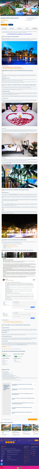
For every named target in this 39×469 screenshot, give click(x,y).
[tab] (4, 28)
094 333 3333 (9, 456)
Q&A (27, 28)
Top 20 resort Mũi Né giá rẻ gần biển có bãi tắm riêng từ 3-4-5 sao (12, 321)
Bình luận (35, 28)
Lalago (17, 466)
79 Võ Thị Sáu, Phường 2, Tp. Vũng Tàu (12, 452)
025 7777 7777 (14, 245)
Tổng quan (4, 28)
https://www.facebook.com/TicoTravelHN (12, 246)
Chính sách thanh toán (27, 450)
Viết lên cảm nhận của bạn (33, 419)
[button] (37, 430)
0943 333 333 (9, 245)
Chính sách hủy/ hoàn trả (27, 455)
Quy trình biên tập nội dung (27, 460)
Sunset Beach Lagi (36, 431)
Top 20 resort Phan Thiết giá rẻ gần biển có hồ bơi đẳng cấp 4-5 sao (13, 322)
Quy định (19, 28)
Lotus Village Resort (26, 431)
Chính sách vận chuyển (27, 452)
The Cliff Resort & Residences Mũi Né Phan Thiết (16, 432)
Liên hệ (25, 463)
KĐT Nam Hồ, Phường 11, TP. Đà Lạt (12, 454)
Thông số (12, 28)
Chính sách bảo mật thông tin (27, 456)
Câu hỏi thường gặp (27, 461)
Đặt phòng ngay (4, 24)
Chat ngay (10, 24)
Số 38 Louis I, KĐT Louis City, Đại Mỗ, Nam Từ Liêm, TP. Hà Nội (14, 451)
